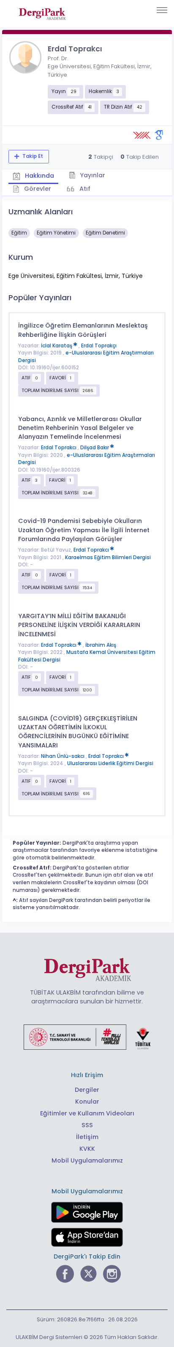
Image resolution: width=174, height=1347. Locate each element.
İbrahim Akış (100, 645)
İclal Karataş (57, 345)
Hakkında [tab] (38, 175)
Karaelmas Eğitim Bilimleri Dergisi (108, 557)
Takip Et (32, 156)
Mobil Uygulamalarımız (87, 1160)
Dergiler (87, 1090)
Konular (87, 1101)
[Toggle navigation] (162, 10)
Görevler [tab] (36, 188)
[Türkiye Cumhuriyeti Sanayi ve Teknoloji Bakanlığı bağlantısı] (87, 1036)
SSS (87, 1125)
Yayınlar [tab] (91, 175)
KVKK (87, 1148)
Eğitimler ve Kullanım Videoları (87, 1113)
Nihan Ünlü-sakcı (63, 756)
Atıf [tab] (84, 188)
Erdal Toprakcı (59, 447)
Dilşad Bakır (95, 447)
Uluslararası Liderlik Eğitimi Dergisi (110, 763)
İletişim (87, 1137)
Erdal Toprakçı (99, 345)
